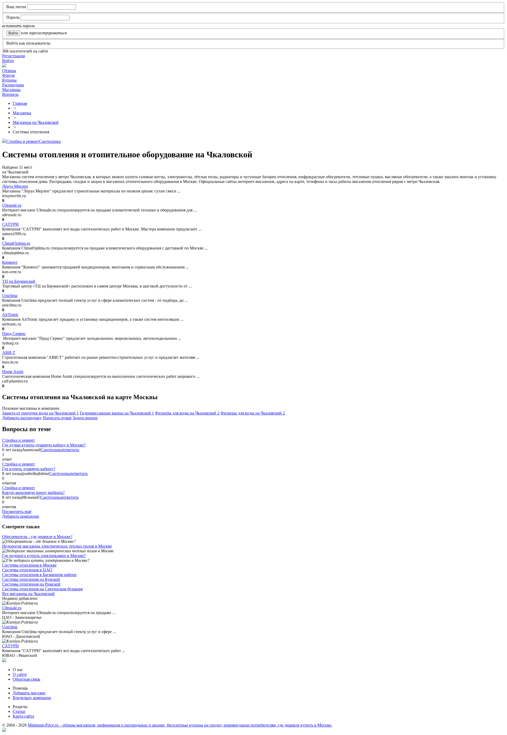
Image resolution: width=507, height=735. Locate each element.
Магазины (11, 89)
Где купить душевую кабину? (28, 469)
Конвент (9, 262)
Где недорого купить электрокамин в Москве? (44, 555)
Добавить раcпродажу (22, 418)
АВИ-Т (8, 352)
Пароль (13, 17)
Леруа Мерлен (15, 186)
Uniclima (9, 295)
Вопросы (10, 94)
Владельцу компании (32, 697)
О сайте (20, 674)
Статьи (19, 711)
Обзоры (9, 70)
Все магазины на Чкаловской (28, 593)
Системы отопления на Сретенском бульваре (42, 589)
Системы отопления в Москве (29, 565)
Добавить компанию (20, 516)
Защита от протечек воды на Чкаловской (40, 413)
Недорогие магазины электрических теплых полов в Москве (57, 546)
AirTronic (10, 314)
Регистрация (13, 56)
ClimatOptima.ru (16, 243)
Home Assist (12, 371)
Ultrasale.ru (11, 205)
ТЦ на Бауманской (18, 281)
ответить (71, 449)
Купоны (9, 80)
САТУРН (10, 224)
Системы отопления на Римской (31, 584)
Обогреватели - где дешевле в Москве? (37, 536)
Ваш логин (16, 6)
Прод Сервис (14, 333)
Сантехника (50, 141)
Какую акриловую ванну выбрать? (33, 492)
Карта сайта (23, 716)
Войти (8, 60)
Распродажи (13, 85)
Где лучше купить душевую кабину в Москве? (44, 445)
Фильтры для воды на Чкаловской (187, 413)
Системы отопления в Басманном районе (39, 574)
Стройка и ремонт (22, 141)
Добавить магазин (29, 693)
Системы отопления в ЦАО (27, 570)
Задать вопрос (85, 418)
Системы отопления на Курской (31, 579)
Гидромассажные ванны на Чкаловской (117, 413)
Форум (8, 75)
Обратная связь (26, 679)
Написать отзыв (57, 418)
